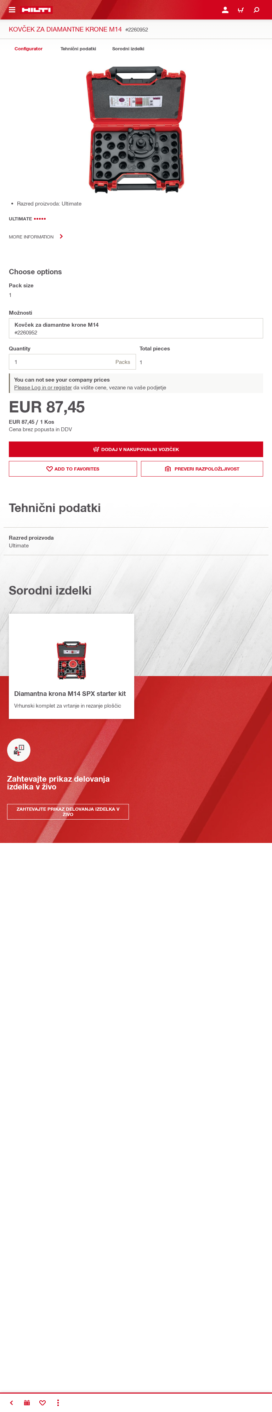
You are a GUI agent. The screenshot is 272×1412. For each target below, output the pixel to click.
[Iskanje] (256, 10)
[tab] (28, 48)
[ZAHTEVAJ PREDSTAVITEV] (27, 1403)
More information (31, 236)
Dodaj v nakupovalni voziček (140, 449)
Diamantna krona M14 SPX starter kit (70, 693)
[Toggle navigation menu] (12, 10)
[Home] (36, 10)
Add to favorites (77, 469)
